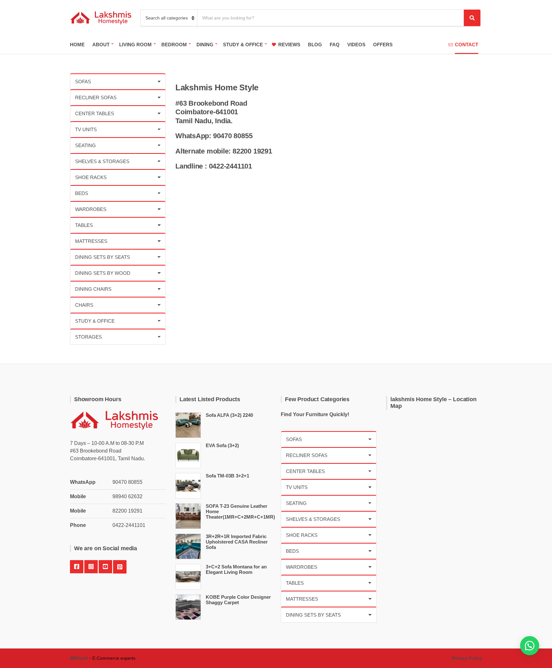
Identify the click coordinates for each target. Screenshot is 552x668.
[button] (529, 645)
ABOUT (101, 44)
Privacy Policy (466, 658)
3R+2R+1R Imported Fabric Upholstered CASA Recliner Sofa (237, 542)
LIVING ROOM (135, 44)
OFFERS (383, 44)
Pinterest (119, 567)
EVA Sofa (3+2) (222, 445)
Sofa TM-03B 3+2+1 (227, 475)
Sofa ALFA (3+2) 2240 (229, 415)
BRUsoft (79, 658)
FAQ (335, 44)
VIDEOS (356, 44)
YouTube (105, 567)
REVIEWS (289, 44)
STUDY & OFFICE (243, 44)
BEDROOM (174, 44)
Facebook (76, 567)
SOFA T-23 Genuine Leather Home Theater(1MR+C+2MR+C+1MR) (240, 511)
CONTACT (466, 44)
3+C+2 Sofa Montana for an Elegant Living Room (236, 569)
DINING (204, 44)
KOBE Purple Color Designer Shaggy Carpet (238, 599)
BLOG (315, 44)
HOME (77, 44)
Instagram (91, 567)
